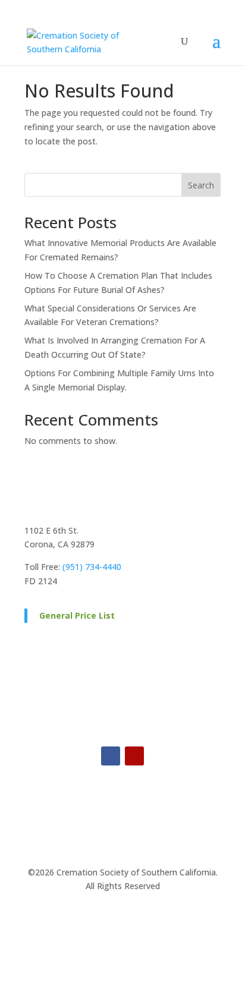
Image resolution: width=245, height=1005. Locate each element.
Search (201, 185)
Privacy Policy (88, 918)
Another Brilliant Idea (147, 950)
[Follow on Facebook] (110, 755)
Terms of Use (156, 918)
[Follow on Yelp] (134, 755)
